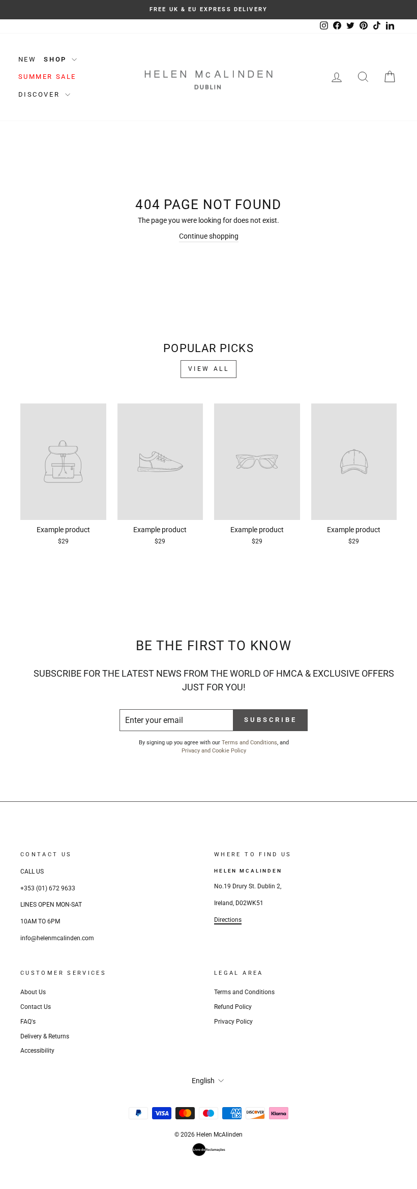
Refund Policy (233, 1006)
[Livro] (209, 1149)
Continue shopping (209, 236)
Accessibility (37, 1050)
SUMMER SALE (47, 76)
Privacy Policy (233, 1021)
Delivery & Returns (44, 1036)
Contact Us (35, 1006)
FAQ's (28, 1021)
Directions (228, 919)
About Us (33, 992)
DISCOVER (40, 94)
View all (208, 368)
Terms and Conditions (249, 742)
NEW (27, 59)
